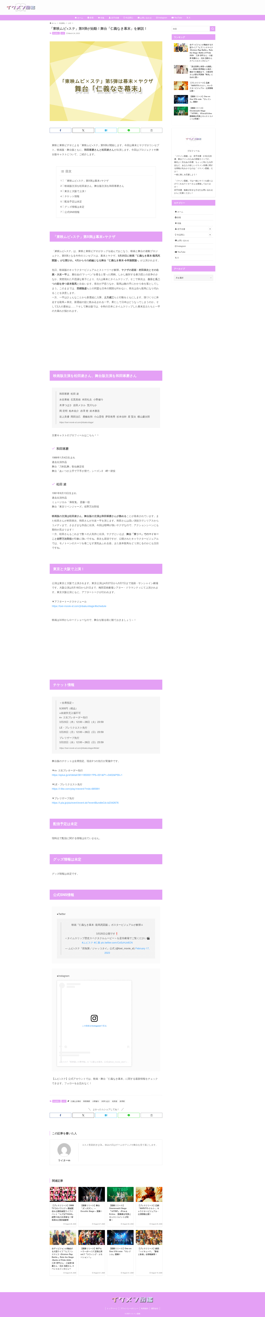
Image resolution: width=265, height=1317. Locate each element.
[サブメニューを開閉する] (210, 229)
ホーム (180, 211)
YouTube (181, 251)
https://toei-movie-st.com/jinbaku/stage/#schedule (79, 606)
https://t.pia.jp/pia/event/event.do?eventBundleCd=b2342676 (85, 802)
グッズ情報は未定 (74, 206)
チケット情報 (71, 196)
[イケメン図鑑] (136, 7)
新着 (179, 217)
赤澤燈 (122, 1101)
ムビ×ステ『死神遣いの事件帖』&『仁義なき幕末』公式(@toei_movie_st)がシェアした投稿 (99, 1062)
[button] (60, 130)
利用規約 (144, 1308)
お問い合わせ (183, 240)
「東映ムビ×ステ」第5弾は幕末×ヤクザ (86, 180)
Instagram (181, 246)
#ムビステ (87, 942)
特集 (179, 223)
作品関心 (56, 33)
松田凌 (114, 1101)
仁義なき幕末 (76, 1101)
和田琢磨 (86, 1101)
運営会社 (154, 1308)
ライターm (64, 1160)
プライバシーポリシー (129, 1308)
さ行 (62, 33)
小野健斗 (95, 1101)
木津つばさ (105, 1101)
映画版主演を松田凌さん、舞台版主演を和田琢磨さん (94, 186)
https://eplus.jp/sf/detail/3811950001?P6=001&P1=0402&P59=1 (87, 775)
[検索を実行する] (212, 28)
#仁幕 (97, 942)
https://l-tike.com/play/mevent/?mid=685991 (76, 788)
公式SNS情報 (72, 212)
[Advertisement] (106, 337)
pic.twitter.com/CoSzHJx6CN (117, 942)
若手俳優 (181, 229)
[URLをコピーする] (151, 130)
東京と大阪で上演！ (75, 191)
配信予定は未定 (73, 201)
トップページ (112, 1308)
